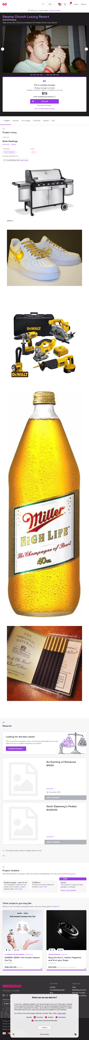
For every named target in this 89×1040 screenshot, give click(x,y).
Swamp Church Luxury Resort (26, 17)
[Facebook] (4, 995)
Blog (51, 993)
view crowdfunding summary (44, 109)
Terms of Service (9, 1024)
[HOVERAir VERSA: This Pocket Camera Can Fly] (23, 930)
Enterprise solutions (79, 995)
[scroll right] (86, 49)
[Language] (60, 4)
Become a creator (78, 993)
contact (13, 144)
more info (6, 144)
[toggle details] (42, 969)
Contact (52, 987)
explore (56, 906)
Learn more (18, 889)
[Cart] (65, 4)
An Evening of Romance (61, 762)
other (33, 152)
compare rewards (15, 748)
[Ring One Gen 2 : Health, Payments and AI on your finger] (66, 930)
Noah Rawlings (10, 20)
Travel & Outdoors (9, 152)
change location (54, 10)
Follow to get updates (68, 890)
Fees (74, 987)
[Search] (43, 4)
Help (55, 874)
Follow (44, 101)
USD (50, 4)
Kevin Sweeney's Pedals (61, 806)
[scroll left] (2, 49)
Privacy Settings (8, 1026)
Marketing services (79, 990)
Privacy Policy (8, 1021)
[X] (7, 995)
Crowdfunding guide (68, 874)
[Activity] (70, 4)
